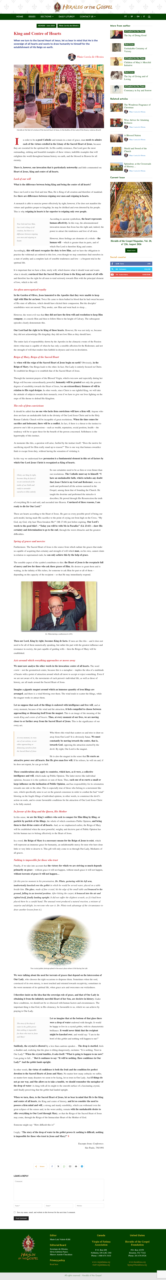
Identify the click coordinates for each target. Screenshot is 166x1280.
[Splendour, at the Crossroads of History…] (116, 166)
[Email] (69, 1166)
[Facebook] (52, 1166)
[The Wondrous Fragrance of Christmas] (116, 107)
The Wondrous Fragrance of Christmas (137, 106)
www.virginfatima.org (101, 1261)
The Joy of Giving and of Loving (136, 78)
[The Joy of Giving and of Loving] (116, 75)
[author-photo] (126, 112)
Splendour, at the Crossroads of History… (137, 165)
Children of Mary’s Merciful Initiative (137, 64)
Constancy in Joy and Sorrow (138, 90)
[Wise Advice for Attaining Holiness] (116, 123)
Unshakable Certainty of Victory (135, 50)
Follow (147, 269)
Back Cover (129, 44)
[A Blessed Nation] (116, 138)
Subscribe (146, 274)
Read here (54, 1264)
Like (148, 264)
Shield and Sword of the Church (135, 150)
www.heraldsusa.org (137, 1261)
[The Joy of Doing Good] (116, 34)
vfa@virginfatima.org (101, 1264)
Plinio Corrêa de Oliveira (69, 26)
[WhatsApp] (64, 1166)
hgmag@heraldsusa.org (137, 1264)
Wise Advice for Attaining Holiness (136, 121)
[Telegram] (81, 1166)
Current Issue (117, 178)
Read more (131, 250)
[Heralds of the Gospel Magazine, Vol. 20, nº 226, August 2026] (131, 210)
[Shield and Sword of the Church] (116, 151)
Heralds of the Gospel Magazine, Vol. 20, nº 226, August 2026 (131, 242)
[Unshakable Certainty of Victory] (116, 47)
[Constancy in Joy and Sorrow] (116, 89)
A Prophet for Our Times (134, 31)
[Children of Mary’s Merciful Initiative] (116, 61)
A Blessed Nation (132, 135)
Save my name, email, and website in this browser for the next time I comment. (46, 1212)
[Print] (75, 1166)
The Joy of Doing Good (135, 35)
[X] (58, 1166)
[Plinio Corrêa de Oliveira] (72, 57)
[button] (149, 17)
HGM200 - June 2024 (46, 26)
